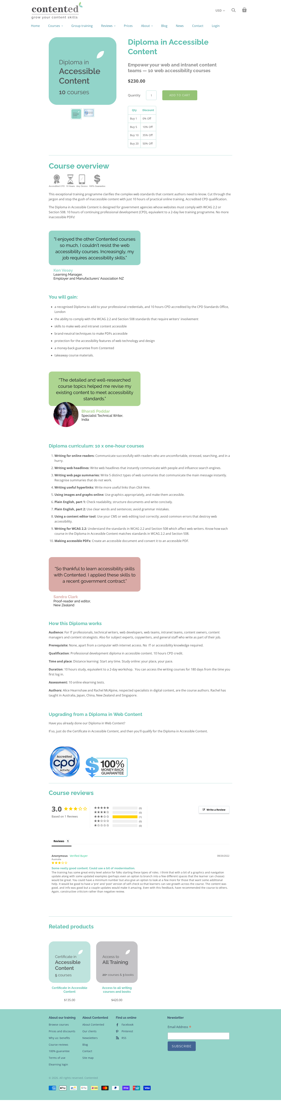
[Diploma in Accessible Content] (69, 962)
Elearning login (58, 1064)
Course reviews (58, 1044)
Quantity (134, 95)
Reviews (107, 26)
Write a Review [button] (216, 809)
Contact (197, 26)
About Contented (93, 1024)
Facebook (127, 1024)
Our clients (89, 1031)
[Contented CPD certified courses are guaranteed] (106, 777)
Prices (128, 26)
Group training (82, 26)
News (180, 26)
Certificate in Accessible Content (69, 990)
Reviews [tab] (59, 841)
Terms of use (57, 1058)
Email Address (179, 1027)
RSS (124, 1038)
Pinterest (127, 1031)
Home (35, 26)
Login (216, 26)
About (145, 26)
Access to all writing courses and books (117, 990)
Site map (88, 1058)
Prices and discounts (62, 1031)
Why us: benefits (59, 1038)
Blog (164, 26)
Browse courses (59, 1024)
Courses (54, 26)
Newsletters (90, 1038)
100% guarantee (59, 1051)
